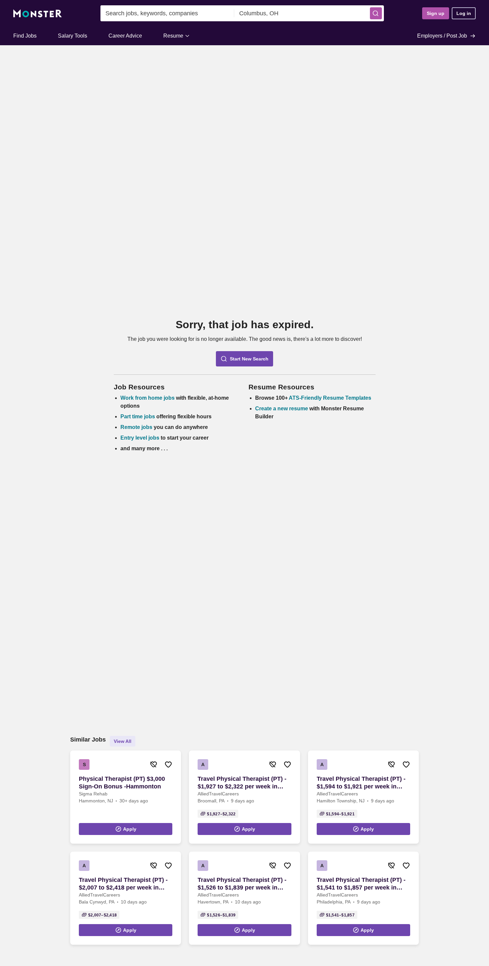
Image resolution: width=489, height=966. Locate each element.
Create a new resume (282, 408)
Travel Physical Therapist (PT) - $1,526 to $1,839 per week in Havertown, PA (242, 884)
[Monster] (37, 13)
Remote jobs (136, 427)
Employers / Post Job (442, 36)
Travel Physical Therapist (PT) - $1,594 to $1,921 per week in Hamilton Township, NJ (361, 782)
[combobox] (167, 13)
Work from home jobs (147, 398)
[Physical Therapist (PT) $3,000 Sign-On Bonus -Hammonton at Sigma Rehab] (125, 797)
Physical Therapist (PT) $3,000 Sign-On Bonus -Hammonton (122, 782)
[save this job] (168, 764)
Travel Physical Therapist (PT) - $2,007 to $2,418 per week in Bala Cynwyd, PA (123, 884)
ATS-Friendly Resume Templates (330, 398)
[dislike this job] (153, 764)
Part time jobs (137, 416)
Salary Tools (72, 36)
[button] (376, 13)
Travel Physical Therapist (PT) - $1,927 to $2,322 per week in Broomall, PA (242, 782)
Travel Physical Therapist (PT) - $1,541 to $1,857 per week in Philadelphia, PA (361, 884)
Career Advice (125, 36)
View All (122, 741)
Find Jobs (25, 36)
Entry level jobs (139, 438)
